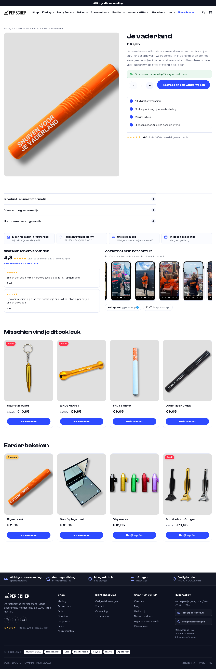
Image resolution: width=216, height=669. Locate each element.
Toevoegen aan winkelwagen (183, 85)
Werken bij (139, 611)
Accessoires (99, 12)
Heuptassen (64, 621)
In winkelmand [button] (28, 421)
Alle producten (66, 630)
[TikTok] (15, 620)
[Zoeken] (203, 12)
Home (7, 28)
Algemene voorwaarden (147, 621)
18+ (170, 12)
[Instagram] (7, 620)
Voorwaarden (188, 662)
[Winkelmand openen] (210, 12)
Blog (136, 606)
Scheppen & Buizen (39, 28)
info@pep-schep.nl (193, 612)
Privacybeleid (141, 626)
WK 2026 (23, 28)
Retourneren (102, 616)
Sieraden (157, 12)
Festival (117, 12)
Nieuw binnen (186, 12)
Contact (99, 606)
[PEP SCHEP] (15, 12)
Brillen (81, 12)
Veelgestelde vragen (106, 601)
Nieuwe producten (144, 616)
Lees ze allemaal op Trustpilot (21, 263)
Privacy (201, 662)
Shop (35, 12)
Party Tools (64, 12)
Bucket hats (64, 606)
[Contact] (23, 620)
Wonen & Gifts (137, 12)
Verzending (101, 611)
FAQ (210, 662)
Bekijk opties (134, 535)
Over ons (139, 601)
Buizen (61, 626)
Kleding (46, 12)
